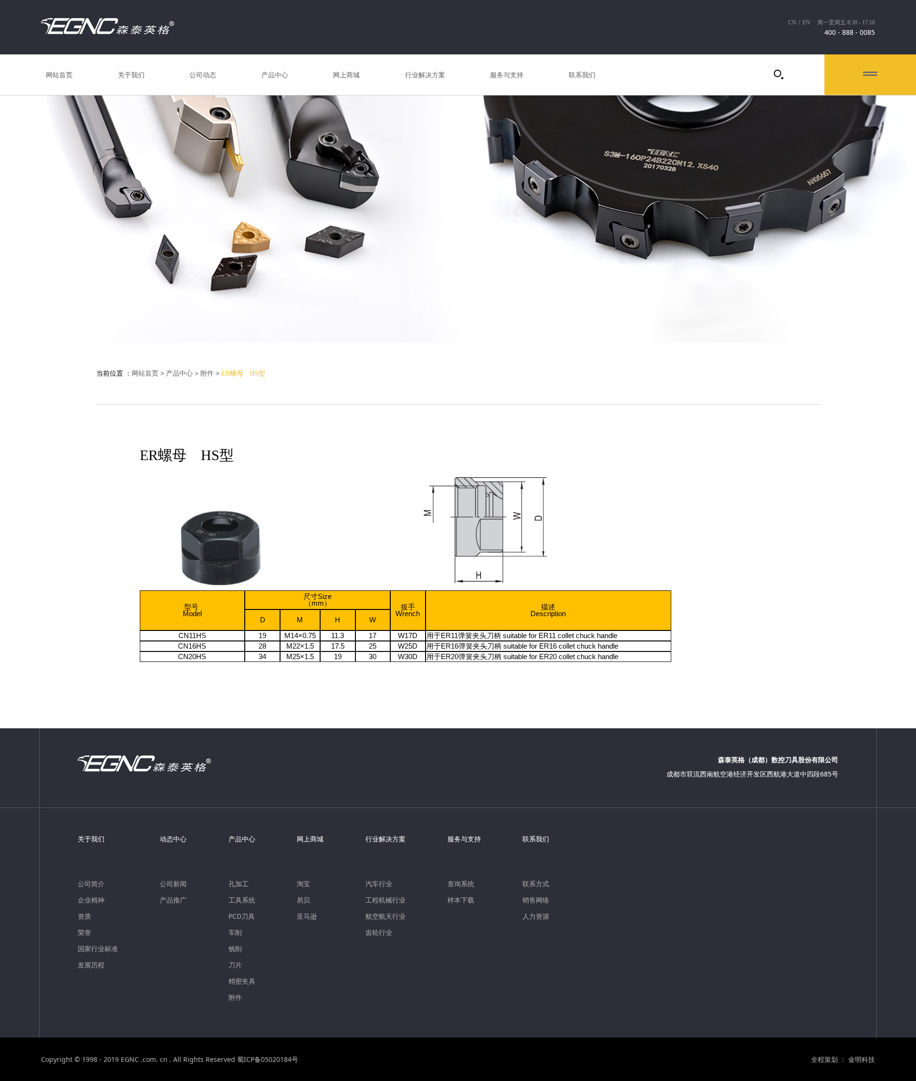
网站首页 (59, 74)
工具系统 (242, 900)
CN (792, 22)
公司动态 (202, 74)
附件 (207, 373)
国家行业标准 (98, 948)
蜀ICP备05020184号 (267, 1059)
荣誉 (84, 932)
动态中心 (173, 839)
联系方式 (535, 884)
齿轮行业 (378, 932)
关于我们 (131, 74)
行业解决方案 (425, 74)
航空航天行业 (385, 916)
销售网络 (535, 900)
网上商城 (346, 74)
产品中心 (274, 74)
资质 (84, 916)
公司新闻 (173, 884)
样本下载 (461, 900)
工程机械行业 (385, 900)
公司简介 (91, 884)
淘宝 (303, 884)
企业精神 (91, 900)
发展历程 (91, 965)
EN (806, 22)
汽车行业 (378, 884)
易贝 (303, 900)
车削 (235, 932)
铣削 (235, 948)
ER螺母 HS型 (243, 373)
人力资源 (535, 916)
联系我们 (582, 74)
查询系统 (461, 884)
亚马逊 (307, 916)
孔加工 (239, 884)
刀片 (235, 965)
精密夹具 (242, 981)
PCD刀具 (242, 916)
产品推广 (173, 900)
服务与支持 (506, 74)
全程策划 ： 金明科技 (843, 1059)
